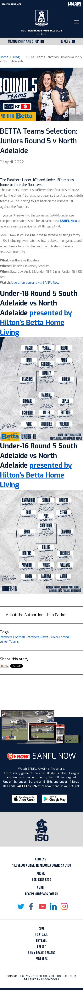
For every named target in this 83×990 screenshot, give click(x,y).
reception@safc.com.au (41, 894)
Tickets (64, 41)
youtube (42, 906)
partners (42, 959)
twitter (20, 906)
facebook (31, 906)
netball (41, 941)
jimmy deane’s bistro (42, 953)
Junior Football (60, 637)
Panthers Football (12, 637)
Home (4, 57)
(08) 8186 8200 (41, 879)
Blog (16, 57)
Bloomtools (50, 979)
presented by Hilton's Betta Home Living (36, 322)
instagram (64, 906)
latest (41, 947)
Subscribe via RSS (4, 666)
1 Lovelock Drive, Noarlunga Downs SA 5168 (41, 865)
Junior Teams (9, 642)
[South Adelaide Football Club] (41, 18)
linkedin (53, 906)
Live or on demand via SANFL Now (35, 283)
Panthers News (37, 637)
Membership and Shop (23, 41)
